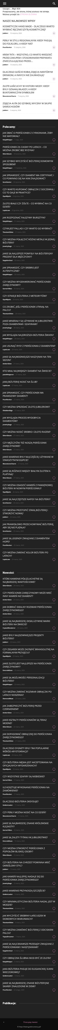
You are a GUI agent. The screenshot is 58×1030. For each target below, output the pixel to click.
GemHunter (7, 182)
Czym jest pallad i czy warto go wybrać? (27, 228)
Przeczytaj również (30, 1022)
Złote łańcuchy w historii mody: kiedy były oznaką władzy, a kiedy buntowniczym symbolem (26, 89)
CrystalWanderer (9, 628)
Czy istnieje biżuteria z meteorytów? (25, 295)
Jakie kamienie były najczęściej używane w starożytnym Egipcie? (28, 458)
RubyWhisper (7, 140)
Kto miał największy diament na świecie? (27, 370)
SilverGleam (7, 154)
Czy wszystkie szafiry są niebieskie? (24, 776)
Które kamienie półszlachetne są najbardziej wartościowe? (23, 580)
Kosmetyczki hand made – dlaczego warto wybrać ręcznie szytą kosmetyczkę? (28, 28)
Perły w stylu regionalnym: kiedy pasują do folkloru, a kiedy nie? (27, 42)
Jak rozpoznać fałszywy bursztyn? (24, 217)
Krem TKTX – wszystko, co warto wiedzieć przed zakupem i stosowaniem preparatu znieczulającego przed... (27, 58)
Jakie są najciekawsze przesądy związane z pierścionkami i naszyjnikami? (28, 945)
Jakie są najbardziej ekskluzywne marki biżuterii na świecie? (26, 623)
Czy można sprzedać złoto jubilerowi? (26, 406)
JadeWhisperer (8, 375)
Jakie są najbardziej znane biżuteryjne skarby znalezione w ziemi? (26, 984)
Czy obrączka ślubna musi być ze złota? (27, 958)
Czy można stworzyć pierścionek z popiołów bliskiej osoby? (24, 850)
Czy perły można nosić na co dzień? (24, 812)
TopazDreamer (8, 937)
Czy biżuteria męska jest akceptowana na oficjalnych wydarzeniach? (27, 764)
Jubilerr (5, 33)
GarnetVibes (7, 289)
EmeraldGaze (8, 670)
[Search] (54, 3)
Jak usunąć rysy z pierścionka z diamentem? (29, 345)
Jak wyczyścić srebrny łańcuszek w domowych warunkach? (24, 917)
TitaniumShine (8, 232)
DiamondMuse (8, 699)
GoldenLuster (8, 805)
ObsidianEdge (8, 410)
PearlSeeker (7, 47)
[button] (4, 3)
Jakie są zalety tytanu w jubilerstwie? (25, 837)
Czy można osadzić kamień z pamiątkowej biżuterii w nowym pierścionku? (28, 487)
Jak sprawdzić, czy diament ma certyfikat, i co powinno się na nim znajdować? (28, 177)
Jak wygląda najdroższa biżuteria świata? (28, 335)
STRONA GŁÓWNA (28, 14)
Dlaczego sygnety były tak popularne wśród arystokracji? (26, 750)
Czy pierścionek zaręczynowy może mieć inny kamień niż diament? (27, 594)
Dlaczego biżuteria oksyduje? (20, 801)
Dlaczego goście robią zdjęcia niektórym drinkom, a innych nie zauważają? (28, 73)
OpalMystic (7, 196)
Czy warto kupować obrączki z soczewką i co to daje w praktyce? (28, 191)
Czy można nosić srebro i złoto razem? (26, 431)
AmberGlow (7, 364)
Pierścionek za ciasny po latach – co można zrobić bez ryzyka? (25, 148)
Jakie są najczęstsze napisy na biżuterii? (26, 499)
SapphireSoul (7, 260)
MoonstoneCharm (9, 96)
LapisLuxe (6, 210)
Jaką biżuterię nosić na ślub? (20, 381)
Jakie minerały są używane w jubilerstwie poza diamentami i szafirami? (28, 322)
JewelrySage (7, 246)
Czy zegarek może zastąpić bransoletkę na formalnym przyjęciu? (28, 651)
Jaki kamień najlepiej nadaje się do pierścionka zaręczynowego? (23, 878)
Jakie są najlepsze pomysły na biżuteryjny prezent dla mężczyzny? (28, 255)
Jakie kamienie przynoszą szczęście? (24, 890)
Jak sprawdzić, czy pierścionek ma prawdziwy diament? (23, 394)
